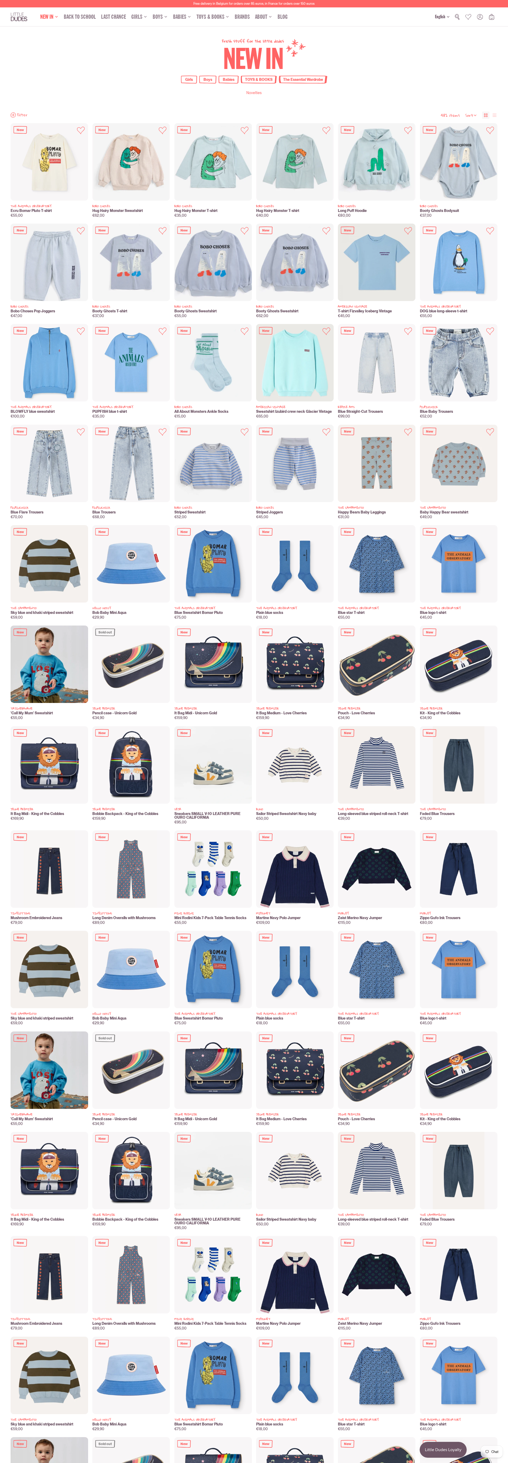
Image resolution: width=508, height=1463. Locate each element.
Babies (228, 79)
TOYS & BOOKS (259, 79)
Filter (22, 115)
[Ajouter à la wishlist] (81, 130)
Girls (189, 79)
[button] (471, 115)
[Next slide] (80, 162)
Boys (207, 79)
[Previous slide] (19, 162)
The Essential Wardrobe (303, 79)
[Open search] (457, 17)
